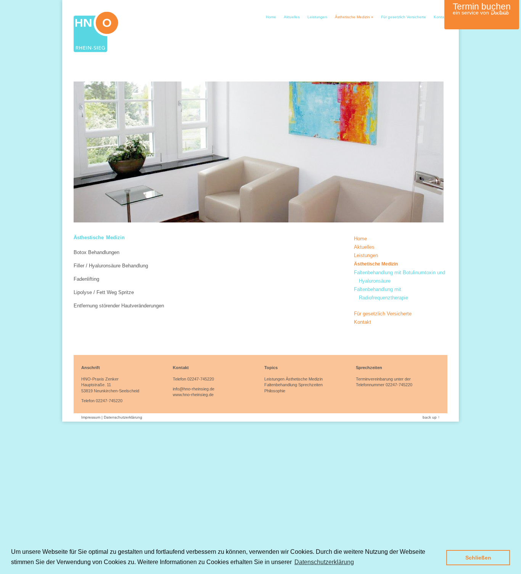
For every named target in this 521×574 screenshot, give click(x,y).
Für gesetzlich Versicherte (403, 17)
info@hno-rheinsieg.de (193, 389)
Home (271, 17)
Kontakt (440, 17)
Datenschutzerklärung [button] (324, 562)
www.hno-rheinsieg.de (193, 394)
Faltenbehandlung (280, 384)
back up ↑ (431, 417)
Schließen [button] (478, 558)
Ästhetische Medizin (354, 17)
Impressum (90, 417)
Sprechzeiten (310, 384)
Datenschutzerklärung (123, 417)
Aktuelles (292, 17)
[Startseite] (96, 50)
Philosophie (274, 391)
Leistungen (317, 17)
